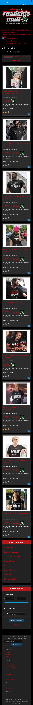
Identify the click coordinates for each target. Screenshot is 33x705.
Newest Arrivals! (10, 668)
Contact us (9, 688)
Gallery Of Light (10, 570)
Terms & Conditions (11, 679)
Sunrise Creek (9, 579)
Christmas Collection (12, 557)
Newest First (17, 56)
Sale (7, 663)
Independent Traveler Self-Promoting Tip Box (13, 92)
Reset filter (16, 624)
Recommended (8, 56)
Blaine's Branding (11, 552)
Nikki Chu (7, 574)
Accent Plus (8, 548)
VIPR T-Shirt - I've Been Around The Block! (14, 461)
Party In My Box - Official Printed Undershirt (15, 356)
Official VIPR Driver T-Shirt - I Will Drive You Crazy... (15, 250)
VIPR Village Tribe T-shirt (12, 302)
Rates (14, 60)
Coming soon (9, 665)
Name (27, 56)
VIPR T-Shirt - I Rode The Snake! (15, 513)
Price (23, 56)
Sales (19, 60)
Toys (7, 656)
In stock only (11, 608)
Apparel (8, 652)
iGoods (8, 654)
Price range (9, 594)
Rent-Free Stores (10, 694)
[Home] (16, 16)
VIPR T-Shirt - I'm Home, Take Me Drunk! (15, 197)
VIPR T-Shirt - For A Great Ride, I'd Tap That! (16, 144)
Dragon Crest (9, 561)
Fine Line (7, 565)
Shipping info (9, 685)
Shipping (8, 674)
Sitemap (8, 676)
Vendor (7, 614)
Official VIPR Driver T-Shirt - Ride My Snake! (15, 408)
